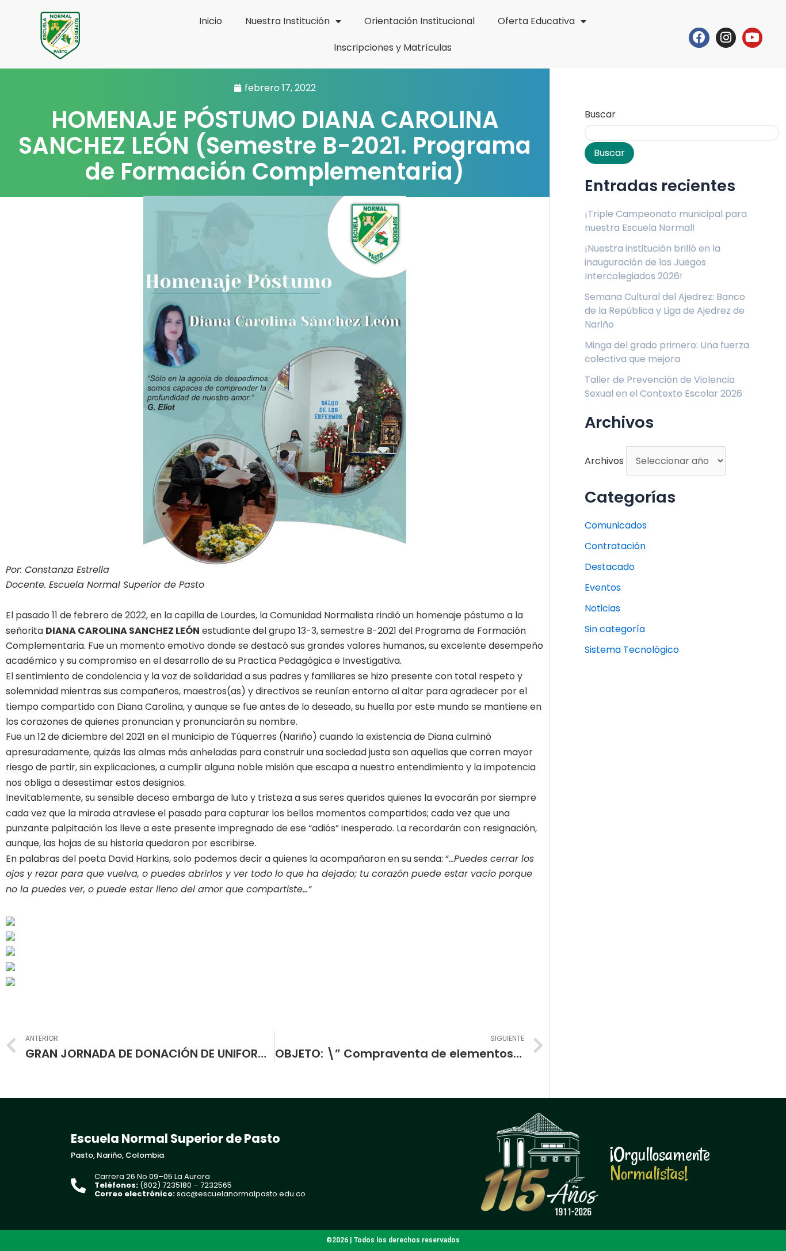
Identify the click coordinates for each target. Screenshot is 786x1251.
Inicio (210, 21)
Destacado (610, 566)
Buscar (600, 114)
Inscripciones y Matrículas (393, 47)
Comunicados (616, 525)
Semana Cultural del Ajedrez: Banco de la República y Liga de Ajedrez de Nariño (665, 310)
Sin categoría (615, 629)
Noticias (602, 608)
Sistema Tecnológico (632, 649)
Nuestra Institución (287, 21)
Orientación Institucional (419, 21)
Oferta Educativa (536, 21)
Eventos (603, 587)
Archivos (604, 460)
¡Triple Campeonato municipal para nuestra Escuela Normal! (666, 220)
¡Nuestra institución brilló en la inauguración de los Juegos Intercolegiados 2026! (652, 262)
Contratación (615, 546)
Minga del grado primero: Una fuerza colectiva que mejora (667, 352)
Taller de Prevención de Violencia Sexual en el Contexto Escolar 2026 (663, 386)
